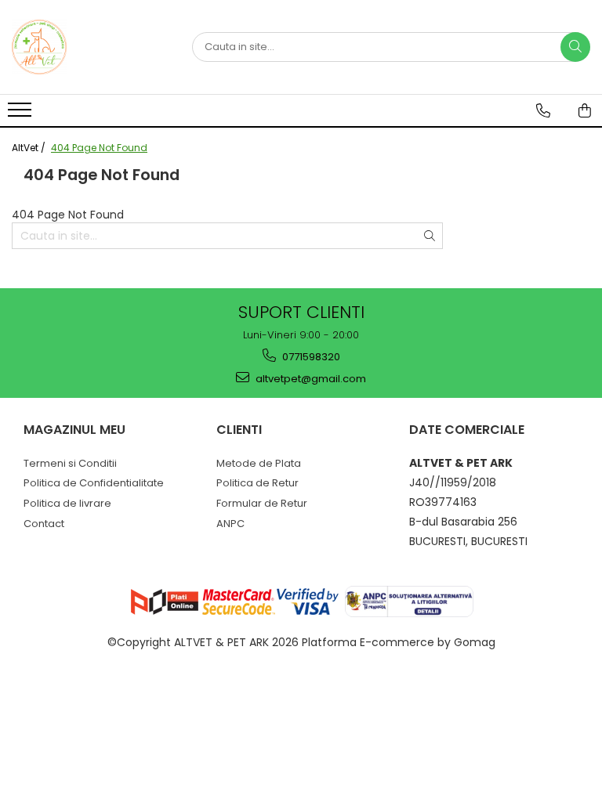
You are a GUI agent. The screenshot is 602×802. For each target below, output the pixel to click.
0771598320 (310, 356)
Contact (44, 523)
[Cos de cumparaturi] (585, 110)
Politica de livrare (67, 503)
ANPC (230, 523)
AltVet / (30, 147)
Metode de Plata (258, 463)
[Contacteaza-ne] (543, 110)
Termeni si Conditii (70, 463)
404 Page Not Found (99, 147)
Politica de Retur (257, 482)
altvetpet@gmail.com (309, 378)
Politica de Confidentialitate (94, 482)
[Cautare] (575, 47)
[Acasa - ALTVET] (90, 47)
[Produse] (21, 114)
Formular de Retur (261, 503)
